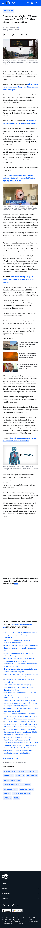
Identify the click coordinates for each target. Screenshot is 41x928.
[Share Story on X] (8, 34)
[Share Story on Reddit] (12, 34)
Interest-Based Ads (32, 920)
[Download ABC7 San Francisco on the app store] (6, 910)
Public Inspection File (7, 922)
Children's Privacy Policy (29, 918)
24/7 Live (15, 3)
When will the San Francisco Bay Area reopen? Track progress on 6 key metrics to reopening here (21, 648)
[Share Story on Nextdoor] (17, 34)
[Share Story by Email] (22, 34)
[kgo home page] (5, 876)
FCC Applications (19, 922)
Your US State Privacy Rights (9, 920)
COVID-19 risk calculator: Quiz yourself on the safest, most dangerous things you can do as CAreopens (21, 634)
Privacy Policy (5, 918)
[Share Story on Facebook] (3, 34)
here (16, 583)
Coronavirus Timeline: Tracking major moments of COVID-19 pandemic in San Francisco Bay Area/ (18, 687)
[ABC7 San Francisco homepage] (8, 2)
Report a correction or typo (10, 758)
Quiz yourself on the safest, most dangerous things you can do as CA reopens (20, 87)
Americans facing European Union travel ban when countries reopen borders (19, 279)
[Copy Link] (26, 34)
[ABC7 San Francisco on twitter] (9, 905)
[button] (3, 3)
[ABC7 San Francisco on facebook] (4, 905)
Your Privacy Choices (16, 918)
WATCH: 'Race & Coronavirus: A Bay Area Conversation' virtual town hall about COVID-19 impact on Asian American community (21, 716)
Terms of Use (21, 920)
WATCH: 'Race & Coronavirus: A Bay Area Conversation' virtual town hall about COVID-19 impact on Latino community (21, 732)
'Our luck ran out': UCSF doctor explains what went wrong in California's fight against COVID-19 (19, 178)
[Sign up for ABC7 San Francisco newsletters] (18, 905)
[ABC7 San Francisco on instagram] (13, 905)
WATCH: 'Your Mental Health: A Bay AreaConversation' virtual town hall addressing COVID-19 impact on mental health (21, 740)
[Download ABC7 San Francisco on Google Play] (17, 910)
